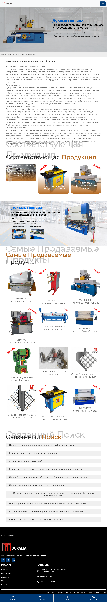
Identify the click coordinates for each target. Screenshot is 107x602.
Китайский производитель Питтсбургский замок (36, 519)
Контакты (93, 598)
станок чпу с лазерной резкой (25, 461)
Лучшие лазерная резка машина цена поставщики (37, 485)
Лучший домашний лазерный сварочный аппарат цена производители (48, 477)
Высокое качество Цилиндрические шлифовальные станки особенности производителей (53, 494)
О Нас (67, 598)
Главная (3, 54)
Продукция (40, 598)
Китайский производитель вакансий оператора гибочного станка (45, 469)
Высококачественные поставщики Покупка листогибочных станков (46, 511)
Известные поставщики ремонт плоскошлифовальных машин (43, 445)
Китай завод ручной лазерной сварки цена (33, 453)
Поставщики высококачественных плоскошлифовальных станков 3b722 (48, 503)
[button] (97, 180)
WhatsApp (10, 535)
